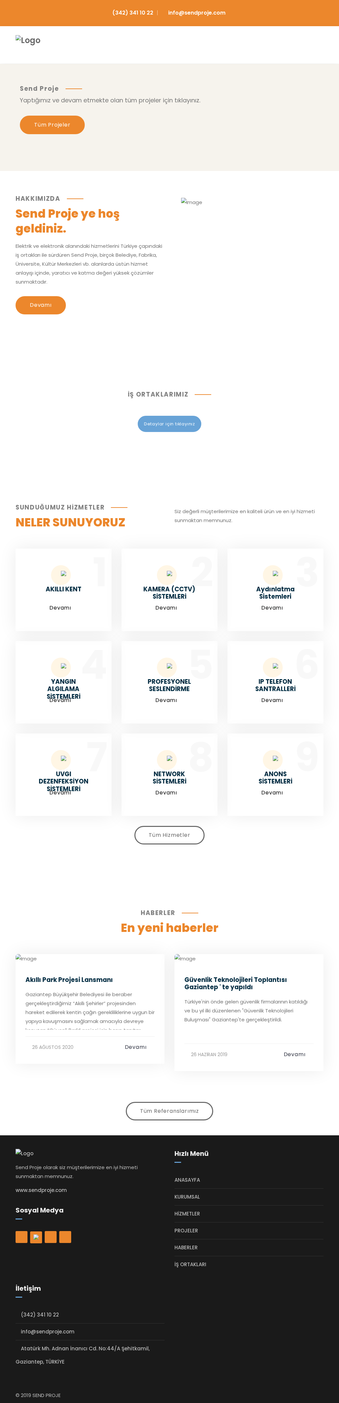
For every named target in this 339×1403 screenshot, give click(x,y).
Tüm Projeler (52, 125)
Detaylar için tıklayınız (169, 424)
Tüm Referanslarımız (169, 1111)
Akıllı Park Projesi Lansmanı (69, 980)
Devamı (41, 305)
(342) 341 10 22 (132, 13)
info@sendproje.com (196, 13)
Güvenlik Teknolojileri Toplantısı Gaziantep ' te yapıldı (235, 983)
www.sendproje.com (41, 1190)
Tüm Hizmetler (169, 835)
